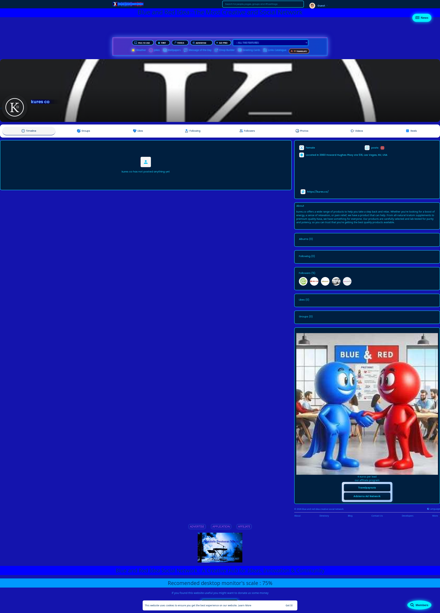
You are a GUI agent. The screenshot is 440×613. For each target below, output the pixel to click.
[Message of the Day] (185, 50)
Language (434, 509)
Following (304, 256)
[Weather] (133, 50)
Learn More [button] (244, 605)
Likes (302, 299)
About (297, 516)
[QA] (239, 50)
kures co (40, 102)
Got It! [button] (289, 605)
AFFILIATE (244, 526)
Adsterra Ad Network (367, 496)
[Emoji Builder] (216, 50)
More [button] (435, 515)
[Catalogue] (265, 50)
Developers (407, 516)
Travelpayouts (367, 487)
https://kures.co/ (318, 191)
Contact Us (377, 516)
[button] (263, 4)
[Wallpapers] (164, 50)
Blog (350, 516)
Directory (324, 516)
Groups (303, 316)
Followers (305, 273)
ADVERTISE (197, 526)
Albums (303, 239)
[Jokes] (150, 50)
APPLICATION (221, 526)
